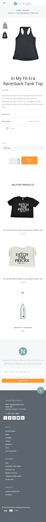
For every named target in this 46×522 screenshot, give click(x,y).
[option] (5, 25)
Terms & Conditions (13, 476)
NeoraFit (9, 444)
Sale (7, 448)
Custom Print (11, 451)
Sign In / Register (12, 491)
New (7, 434)
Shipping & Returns (13, 466)
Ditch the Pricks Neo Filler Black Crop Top (23, 230)
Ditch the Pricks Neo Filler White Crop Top (23, 279)
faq (6, 463)
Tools (7, 441)
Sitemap (8, 495)
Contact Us (10, 470)
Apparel (8, 438)
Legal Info (9, 479)
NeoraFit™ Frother (23, 327)
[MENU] (4, 3)
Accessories (10, 431)
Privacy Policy (11, 473)
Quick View (23, 210)
